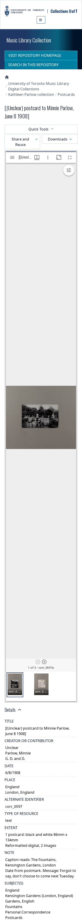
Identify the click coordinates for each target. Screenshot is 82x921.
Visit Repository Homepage (34, 55)
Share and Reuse (20, 142)
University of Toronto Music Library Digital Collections (38, 86)
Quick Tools (38, 129)
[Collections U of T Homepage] (7, 77)
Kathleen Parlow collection (31, 94)
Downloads (57, 139)
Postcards (66, 94)
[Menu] (41, 19)
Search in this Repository (33, 64)
